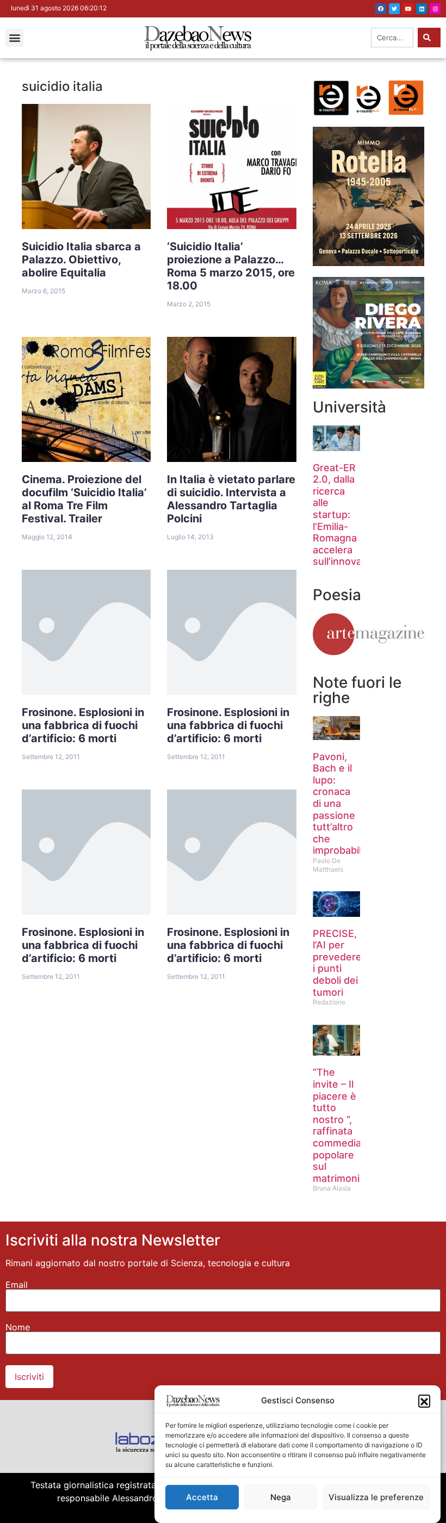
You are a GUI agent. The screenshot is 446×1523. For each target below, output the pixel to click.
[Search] (429, 37)
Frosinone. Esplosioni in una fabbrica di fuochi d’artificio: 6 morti (83, 725)
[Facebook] (380, 8)
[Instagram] (435, 8)
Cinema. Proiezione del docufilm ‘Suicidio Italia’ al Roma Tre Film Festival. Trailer (84, 499)
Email (16, 1284)
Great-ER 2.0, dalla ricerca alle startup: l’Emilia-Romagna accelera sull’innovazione (350, 515)
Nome (17, 1327)
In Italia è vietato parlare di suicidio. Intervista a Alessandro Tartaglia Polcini (231, 499)
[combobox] (392, 37)
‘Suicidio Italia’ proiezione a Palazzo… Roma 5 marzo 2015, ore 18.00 (231, 266)
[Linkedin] (421, 8)
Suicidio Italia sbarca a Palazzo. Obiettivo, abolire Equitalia (81, 259)
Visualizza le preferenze (376, 1497)
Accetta (202, 1497)
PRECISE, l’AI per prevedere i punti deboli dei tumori (337, 963)
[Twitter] (394, 8)
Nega (280, 1497)
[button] (424, 1400)
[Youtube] (407, 8)
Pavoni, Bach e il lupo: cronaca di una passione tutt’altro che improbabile (340, 803)
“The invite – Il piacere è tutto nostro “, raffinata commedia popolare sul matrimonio (339, 1124)
